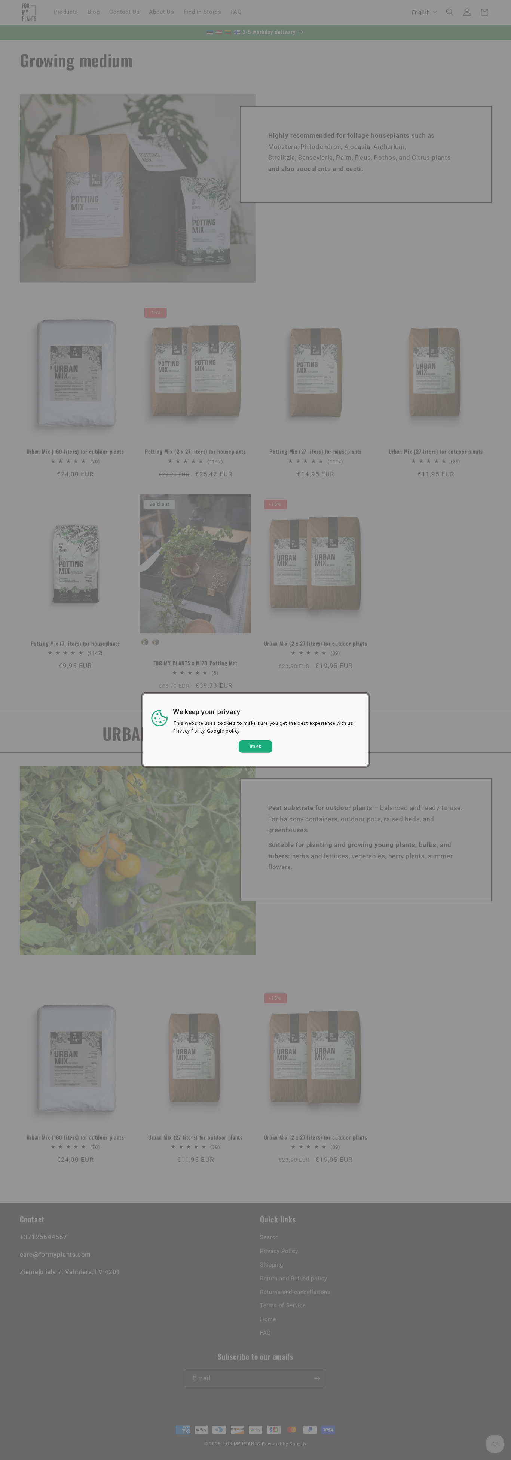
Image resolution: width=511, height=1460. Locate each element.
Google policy (223, 731)
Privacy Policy (189, 731)
